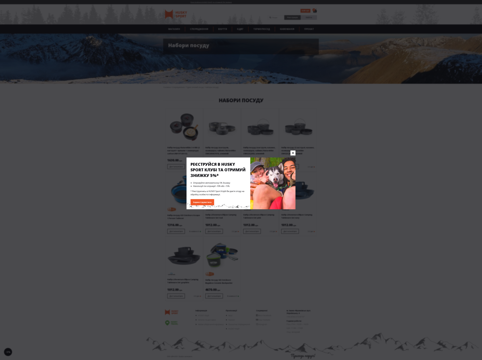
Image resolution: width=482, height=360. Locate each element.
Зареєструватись (202, 202)
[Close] (292, 152)
